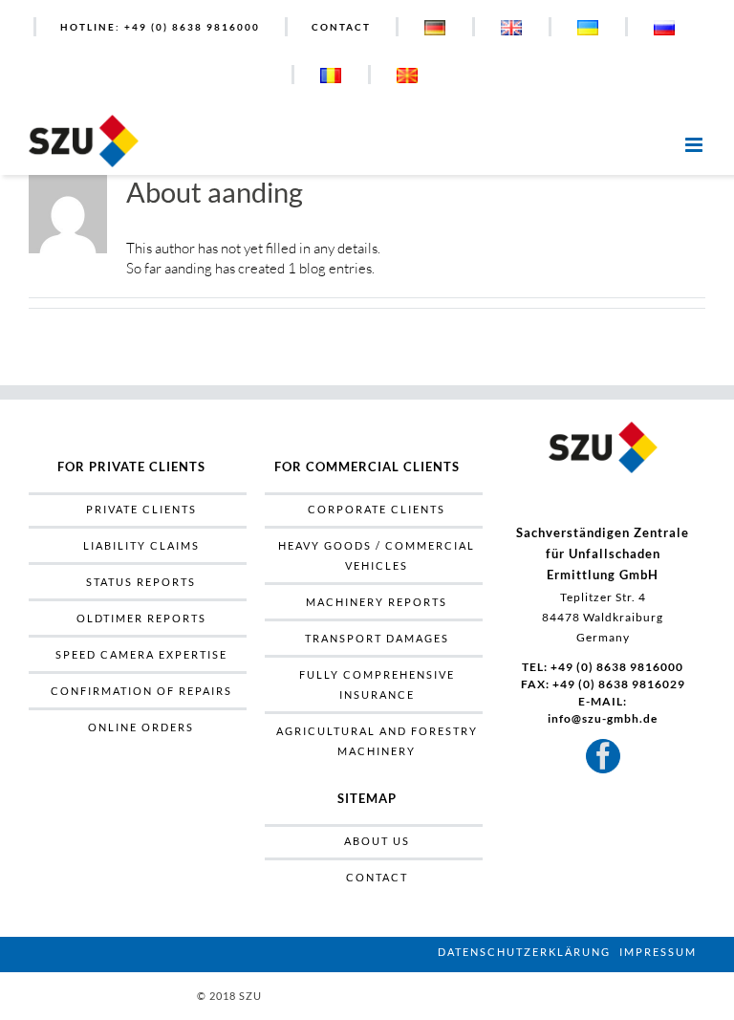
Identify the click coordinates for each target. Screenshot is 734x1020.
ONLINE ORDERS (141, 727)
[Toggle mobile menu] (695, 138)
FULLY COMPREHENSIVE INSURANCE (377, 684)
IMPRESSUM (658, 951)
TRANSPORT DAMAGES (377, 638)
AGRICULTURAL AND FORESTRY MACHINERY (377, 741)
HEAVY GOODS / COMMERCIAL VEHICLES (376, 555)
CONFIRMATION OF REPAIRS (141, 690)
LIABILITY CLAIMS (141, 545)
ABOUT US (377, 841)
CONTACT (377, 877)
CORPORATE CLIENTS (376, 509)
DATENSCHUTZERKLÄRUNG (524, 951)
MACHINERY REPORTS (376, 602)
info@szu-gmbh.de (603, 718)
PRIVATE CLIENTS (141, 509)
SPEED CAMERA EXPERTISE (141, 654)
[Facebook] (603, 756)
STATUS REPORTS (141, 581)
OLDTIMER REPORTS (141, 618)
